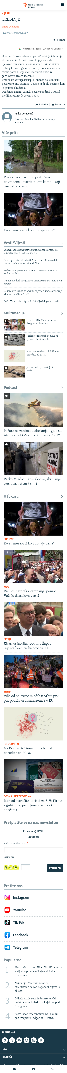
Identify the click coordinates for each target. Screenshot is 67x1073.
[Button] (59, 40)
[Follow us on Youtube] (19, 1040)
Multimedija (14, 313)
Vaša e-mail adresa (16, 843)
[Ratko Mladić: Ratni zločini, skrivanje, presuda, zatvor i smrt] (33, 458)
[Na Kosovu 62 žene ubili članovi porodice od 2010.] (14, 356)
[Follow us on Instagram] (26, 1040)
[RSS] (34, 1040)
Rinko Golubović (10, 27)
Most (7, 587)
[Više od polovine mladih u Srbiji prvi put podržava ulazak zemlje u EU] (33, 671)
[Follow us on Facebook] (5, 1040)
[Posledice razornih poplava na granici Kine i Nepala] (14, 340)
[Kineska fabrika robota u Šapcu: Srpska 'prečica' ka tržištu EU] (33, 619)
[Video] (14, 1069)
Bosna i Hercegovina (17, 796)
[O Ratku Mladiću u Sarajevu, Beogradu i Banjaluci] (14, 324)
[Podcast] (33, 1069)
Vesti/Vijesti (14, 243)
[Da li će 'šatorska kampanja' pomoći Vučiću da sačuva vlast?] (33, 566)
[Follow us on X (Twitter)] (12, 1040)
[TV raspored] (41, 1040)
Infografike (11, 744)
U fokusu (11, 496)
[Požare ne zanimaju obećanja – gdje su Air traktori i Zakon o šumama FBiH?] (33, 410)
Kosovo (9, 539)
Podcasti (11, 388)
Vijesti (6, 13)
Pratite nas (55, 868)
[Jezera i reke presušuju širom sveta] (14, 372)
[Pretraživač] (52, 1069)
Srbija (7, 639)
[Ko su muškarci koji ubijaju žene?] (33, 209)
